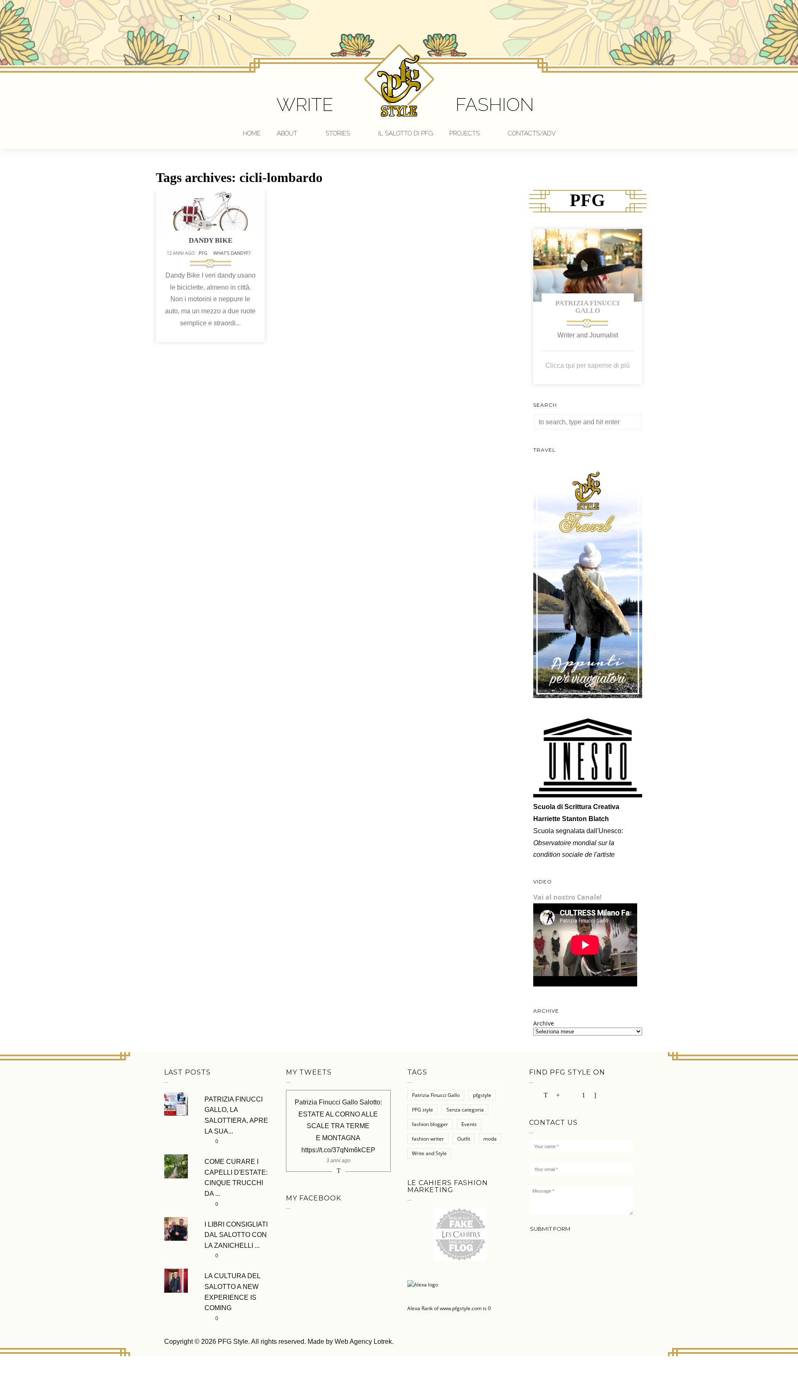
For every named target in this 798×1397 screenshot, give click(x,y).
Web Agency (353, 1341)
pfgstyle (482, 1095)
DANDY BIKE (210, 240)
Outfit (463, 1138)
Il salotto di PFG (405, 133)
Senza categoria (465, 1109)
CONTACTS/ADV (532, 133)
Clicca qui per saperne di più (587, 365)
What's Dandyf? (232, 253)
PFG (203, 253)
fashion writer (428, 1138)
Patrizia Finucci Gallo (587, 307)
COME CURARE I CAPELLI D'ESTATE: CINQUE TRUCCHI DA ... (236, 1177)
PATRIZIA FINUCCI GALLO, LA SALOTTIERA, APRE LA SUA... (236, 1115)
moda (490, 1138)
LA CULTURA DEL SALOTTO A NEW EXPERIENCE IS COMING (232, 1291)
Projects (464, 133)
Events (469, 1124)
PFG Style (233, 1341)
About (287, 133)
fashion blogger (430, 1124)
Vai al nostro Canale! (567, 897)
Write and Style (429, 1153)
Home (252, 133)
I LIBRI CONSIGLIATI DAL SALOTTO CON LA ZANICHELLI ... (236, 1235)
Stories (337, 133)
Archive (543, 1023)
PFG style (422, 1109)
